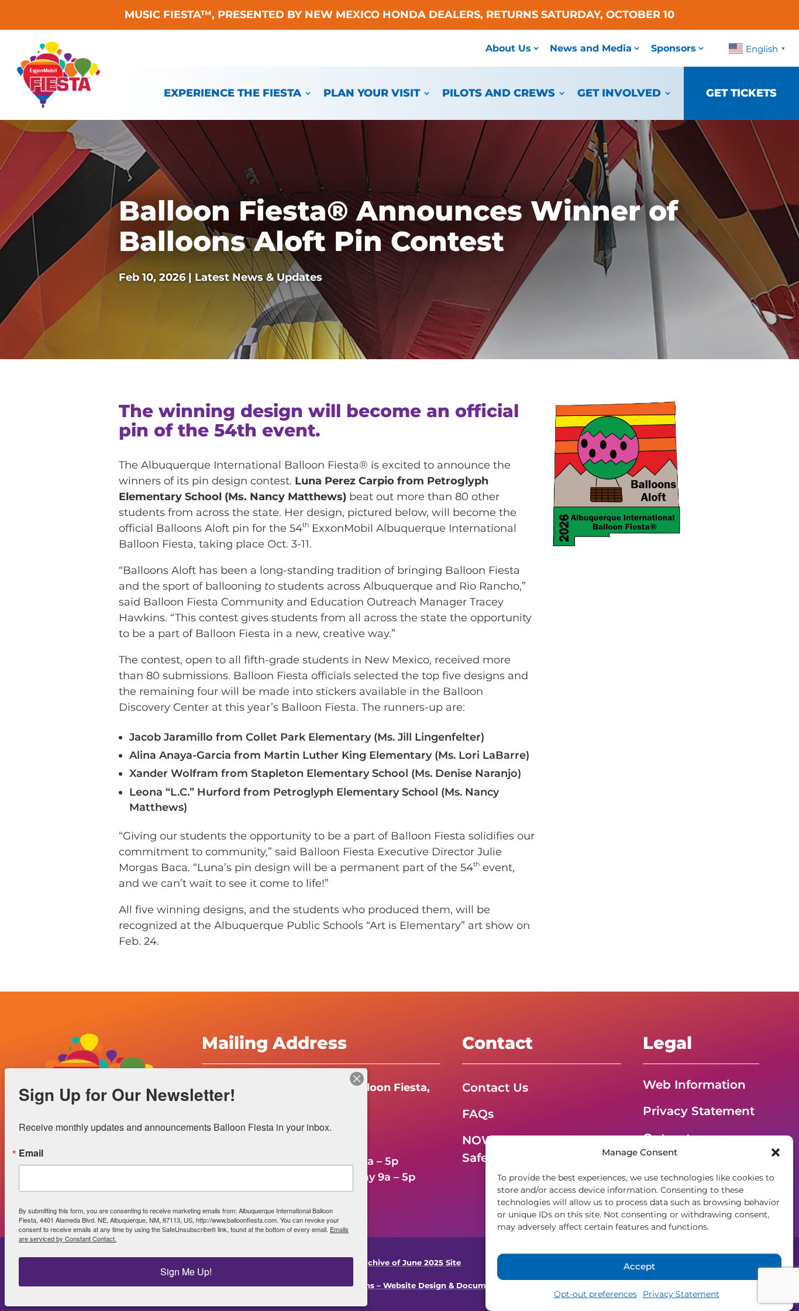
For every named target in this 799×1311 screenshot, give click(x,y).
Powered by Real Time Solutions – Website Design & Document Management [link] (399, 1285)
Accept (639, 1266)
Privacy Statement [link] (681, 1294)
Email (31, 1153)
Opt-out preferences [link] (595, 1294)
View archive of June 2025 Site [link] (399, 1262)
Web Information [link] (694, 1085)
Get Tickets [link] (741, 93)
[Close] (357, 1079)
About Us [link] (508, 48)
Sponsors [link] (673, 48)
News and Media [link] (591, 48)
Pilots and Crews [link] (498, 93)
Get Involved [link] (619, 93)
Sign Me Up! (186, 1271)
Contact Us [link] (495, 1088)
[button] (775, 1152)
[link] (58, 104)
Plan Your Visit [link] (371, 93)
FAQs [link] (478, 1114)
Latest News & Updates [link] (258, 277)
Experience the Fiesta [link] (232, 93)
